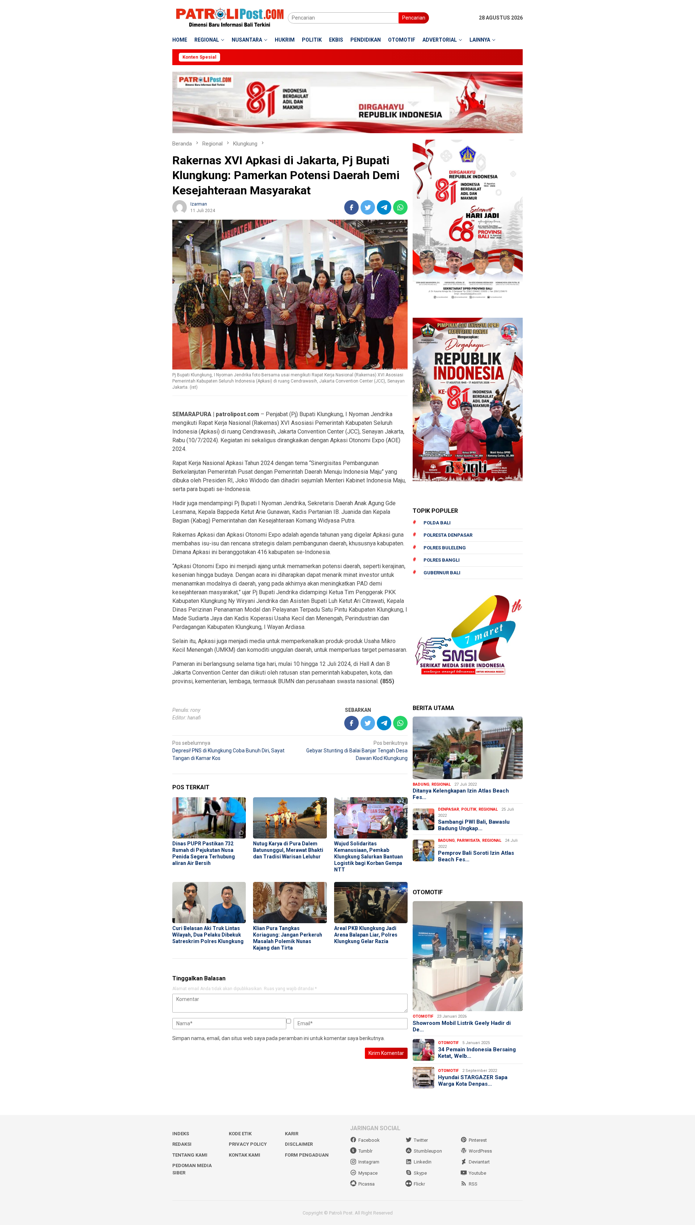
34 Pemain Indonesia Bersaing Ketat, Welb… (477, 1052)
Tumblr (365, 1151)
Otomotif (423, 1016)
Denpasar (448, 809)
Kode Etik (240, 1133)
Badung (421, 784)
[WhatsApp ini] (400, 207)
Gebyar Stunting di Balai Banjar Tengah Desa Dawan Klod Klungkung (357, 750)
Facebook (369, 1140)
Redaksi (181, 1144)
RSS (473, 1184)
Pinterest (478, 1140)
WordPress (480, 1151)
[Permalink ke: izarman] (179, 207)
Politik (468, 809)
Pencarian (413, 18)
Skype (420, 1173)
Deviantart (479, 1162)
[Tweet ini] (368, 207)
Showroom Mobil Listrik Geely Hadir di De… (462, 1026)
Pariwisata (468, 840)
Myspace (368, 1173)
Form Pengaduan (307, 1155)
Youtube (477, 1173)
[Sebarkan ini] (351, 207)
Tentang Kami (189, 1155)
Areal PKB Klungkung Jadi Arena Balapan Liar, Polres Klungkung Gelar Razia (365, 934)
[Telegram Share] (384, 207)
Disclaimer (299, 1144)
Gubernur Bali (442, 572)
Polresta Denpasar (448, 535)
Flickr (419, 1184)
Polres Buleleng (445, 547)
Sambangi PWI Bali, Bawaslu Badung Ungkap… (474, 825)
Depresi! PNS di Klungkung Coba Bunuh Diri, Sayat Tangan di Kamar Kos (228, 750)
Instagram (368, 1162)
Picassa (366, 1184)
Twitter (421, 1140)
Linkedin (422, 1162)
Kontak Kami (244, 1155)
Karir (291, 1133)
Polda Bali (437, 522)
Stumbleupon (428, 1151)
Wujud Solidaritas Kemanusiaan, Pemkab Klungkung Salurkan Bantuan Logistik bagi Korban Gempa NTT (368, 857)
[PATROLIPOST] (230, 17)
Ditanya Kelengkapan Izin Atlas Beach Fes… (461, 794)
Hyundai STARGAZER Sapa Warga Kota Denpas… (472, 1080)
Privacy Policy (248, 1144)
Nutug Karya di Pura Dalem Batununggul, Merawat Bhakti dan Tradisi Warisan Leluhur (288, 850)
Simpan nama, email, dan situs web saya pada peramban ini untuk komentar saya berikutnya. (278, 1038)
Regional (441, 784)
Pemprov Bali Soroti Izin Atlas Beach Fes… (476, 856)
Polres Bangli (442, 560)
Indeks (180, 1133)
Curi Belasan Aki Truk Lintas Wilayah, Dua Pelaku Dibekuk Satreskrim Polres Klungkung (208, 934)
